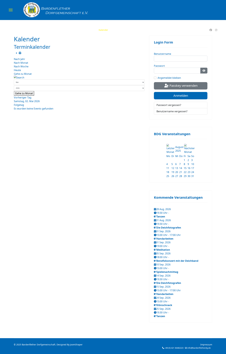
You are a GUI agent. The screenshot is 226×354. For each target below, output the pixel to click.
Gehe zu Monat (23, 74)
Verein (63, 29)
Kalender (103, 29)
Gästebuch (134, 29)
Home (52, 29)
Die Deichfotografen (168, 227)
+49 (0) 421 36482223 (174, 348)
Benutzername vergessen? (172, 111)
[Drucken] (20, 53)
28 (180, 176)
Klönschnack (164, 305)
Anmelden (180, 95)
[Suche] (79, 77)
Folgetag (19, 105)
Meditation (163, 249)
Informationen (151, 29)
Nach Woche (21, 66)
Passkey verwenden (183, 86)
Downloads (118, 29)
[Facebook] (211, 30)
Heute (17, 70)
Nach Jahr (19, 59)
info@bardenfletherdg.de (199, 348)
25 (167, 176)
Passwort (159, 66)
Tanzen (160, 216)
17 (192, 168)
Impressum (206, 344)
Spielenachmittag (167, 272)
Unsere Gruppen (82, 29)
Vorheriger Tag (22, 97)
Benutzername (162, 54)
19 (172, 172)
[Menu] (11, 10)
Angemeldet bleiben (169, 78)
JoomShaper (76, 344)
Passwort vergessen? (169, 105)
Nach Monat (21, 62)
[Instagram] (216, 30)
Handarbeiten (164, 238)
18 (167, 172)
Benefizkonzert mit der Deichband (177, 261)
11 (167, 168)
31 (192, 176)
